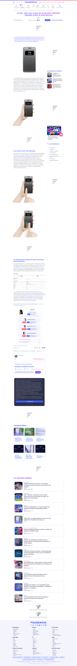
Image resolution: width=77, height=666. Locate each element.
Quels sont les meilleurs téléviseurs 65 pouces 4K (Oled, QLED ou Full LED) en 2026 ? (57, 80)
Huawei (14, 630)
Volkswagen (15, 646)
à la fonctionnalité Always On (30, 157)
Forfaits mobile (53, 152)
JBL (53, 641)
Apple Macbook (55, 629)
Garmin (14, 652)
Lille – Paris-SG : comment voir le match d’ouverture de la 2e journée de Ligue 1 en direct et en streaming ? (36, 496)
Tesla (14, 645)
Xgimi (34, 645)
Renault (14, 644)
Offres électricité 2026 (54, 160)
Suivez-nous (47, 20)
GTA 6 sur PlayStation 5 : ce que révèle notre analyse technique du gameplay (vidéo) (37, 507)
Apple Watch (15, 650)
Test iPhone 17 (45, 657)
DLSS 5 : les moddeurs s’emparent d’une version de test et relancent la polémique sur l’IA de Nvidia (37, 541)
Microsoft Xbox (35, 631)
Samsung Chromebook (57, 635)
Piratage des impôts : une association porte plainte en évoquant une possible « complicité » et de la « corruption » (38, 586)
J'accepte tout (30, 401)
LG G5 (32, 309)
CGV (59, 661)
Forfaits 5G (52, 149)
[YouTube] (39, 625)
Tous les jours (19, 369)
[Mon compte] (21, 2)
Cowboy (54, 649)
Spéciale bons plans (36, 369)
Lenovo (54, 631)
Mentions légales (21, 661)
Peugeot (14, 643)
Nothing (54, 642)
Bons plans (54, 2)
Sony (34, 643)
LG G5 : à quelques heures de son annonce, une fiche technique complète (40, 440)
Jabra (54, 640)
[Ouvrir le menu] (14, 2)
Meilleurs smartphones (54, 151)
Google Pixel (15, 629)
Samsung (34, 642)
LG (22, 10)
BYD (14, 639)
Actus (40, 2)
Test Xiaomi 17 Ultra (54, 657)
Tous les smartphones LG (24, 341)
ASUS (34, 628)
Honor (54, 632)
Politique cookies (21, 399)
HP (53, 633)
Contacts (34, 661)
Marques (19, 10)
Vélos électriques (56, 648)
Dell (53, 630)
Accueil (15, 10)
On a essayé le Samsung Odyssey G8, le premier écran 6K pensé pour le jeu (35, 575)
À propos (28, 661)
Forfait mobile (61, 2)
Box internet (52, 158)
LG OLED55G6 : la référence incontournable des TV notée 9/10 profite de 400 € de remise (57, 75)
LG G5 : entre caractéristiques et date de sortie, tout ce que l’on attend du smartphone (29, 440)
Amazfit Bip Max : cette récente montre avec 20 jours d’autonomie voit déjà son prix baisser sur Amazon (38, 564)
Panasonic (35, 640)
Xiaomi (14, 635)
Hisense (34, 638)
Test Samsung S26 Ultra (49, 659)
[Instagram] (33, 625)
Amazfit (14, 649)
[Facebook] (35, 625)
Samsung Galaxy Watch (17, 654)
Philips (34, 641)
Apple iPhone (15, 628)
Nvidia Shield (35, 633)
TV (32, 637)
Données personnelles (51, 661)
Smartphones (25, 351)
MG (13, 642)
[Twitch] (41, 625)
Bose (53, 639)
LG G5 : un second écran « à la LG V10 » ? (40, 456)
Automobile (15, 637)
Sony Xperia (15, 634)
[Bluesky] (46, 625)
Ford (14, 641)
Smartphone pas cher (54, 154)
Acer (53, 628)
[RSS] (37, 625)
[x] (15, 359)
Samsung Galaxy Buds (57, 643)
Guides (48, 2)
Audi (14, 638)
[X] (31, 625)
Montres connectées (17, 648)
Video (25, 505)
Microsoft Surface (56, 634)
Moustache (55, 652)
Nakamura (54, 653)
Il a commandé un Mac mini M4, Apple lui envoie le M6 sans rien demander (36, 597)
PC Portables (55, 627)
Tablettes (34, 648)
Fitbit (14, 651)
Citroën (14, 640)
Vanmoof (54, 655)
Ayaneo (34, 629)
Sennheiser (55, 644)
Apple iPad (35, 649)
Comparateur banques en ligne (29, 659)
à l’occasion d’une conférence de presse (34, 293)
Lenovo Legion (35, 630)
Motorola (15, 631)
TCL (33, 644)
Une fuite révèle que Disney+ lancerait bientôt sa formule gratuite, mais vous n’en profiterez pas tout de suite (37, 552)
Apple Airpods (55, 638)
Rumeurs (17, 351)
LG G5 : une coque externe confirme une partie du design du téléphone (29, 457)
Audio (53, 637)
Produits (33, 351)
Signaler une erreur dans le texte (20, 345)
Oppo (14, 632)
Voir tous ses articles (38, 359)
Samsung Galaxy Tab (37, 653)
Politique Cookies (41, 661)
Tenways (54, 654)
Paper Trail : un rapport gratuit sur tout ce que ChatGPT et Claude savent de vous (18, 439)
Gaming (34, 627)
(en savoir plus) (37, 391)
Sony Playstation (36, 634)
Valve (34, 635)
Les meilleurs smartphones (25, 339)
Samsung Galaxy (16, 633)
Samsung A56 (52, 147)
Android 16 (62, 657)
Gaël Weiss (20, 355)
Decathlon (54, 650)
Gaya (53, 651)
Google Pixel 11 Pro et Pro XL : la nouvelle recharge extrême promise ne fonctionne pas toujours (37, 485)
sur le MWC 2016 (25, 300)
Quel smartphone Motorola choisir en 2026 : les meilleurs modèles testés (38, 530)
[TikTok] (44, 625)
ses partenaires (23, 395)
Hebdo (27, 369)
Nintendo (34, 632)
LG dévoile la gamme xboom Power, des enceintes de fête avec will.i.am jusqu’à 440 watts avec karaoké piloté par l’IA (57, 87)
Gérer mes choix (29, 403)
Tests (44, 2)
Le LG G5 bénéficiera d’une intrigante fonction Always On (18, 457)
